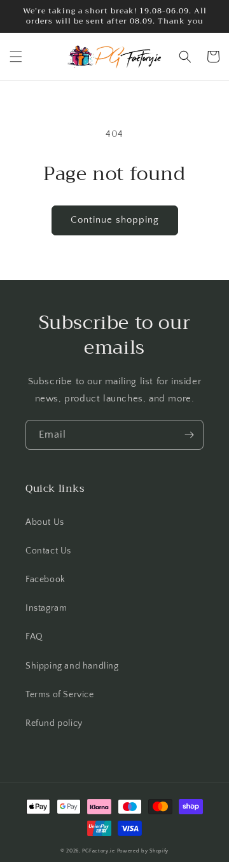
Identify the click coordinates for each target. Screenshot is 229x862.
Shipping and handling (72, 666)
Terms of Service (59, 695)
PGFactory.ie (98, 851)
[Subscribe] (189, 435)
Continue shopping (115, 219)
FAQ (34, 637)
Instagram (46, 608)
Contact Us (48, 551)
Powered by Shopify (143, 851)
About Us (44, 522)
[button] (16, 57)
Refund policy (54, 723)
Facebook (45, 579)
